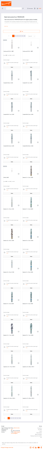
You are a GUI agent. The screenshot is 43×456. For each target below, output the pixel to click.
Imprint (40, 431)
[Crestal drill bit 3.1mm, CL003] (12, 107)
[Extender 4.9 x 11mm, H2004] (31, 328)
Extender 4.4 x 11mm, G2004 (8, 335)
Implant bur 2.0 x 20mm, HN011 (28, 366)
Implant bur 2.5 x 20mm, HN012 (28, 398)
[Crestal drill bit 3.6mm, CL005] (12, 138)
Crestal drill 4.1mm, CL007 (27, 82)
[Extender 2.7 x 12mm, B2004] (31, 201)
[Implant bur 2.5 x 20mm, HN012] (31, 391)
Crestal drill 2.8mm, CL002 (8, 82)
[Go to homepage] (21, 3)
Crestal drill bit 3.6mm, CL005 (8, 145)
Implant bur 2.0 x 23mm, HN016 (9, 398)
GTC (41, 437)
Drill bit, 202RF (6, 177)
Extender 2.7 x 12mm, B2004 (28, 209)
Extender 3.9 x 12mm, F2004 (28, 303)
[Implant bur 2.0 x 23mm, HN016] (12, 391)
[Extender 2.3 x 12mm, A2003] (31, 170)
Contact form (39, 428)
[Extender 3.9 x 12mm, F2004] (31, 296)
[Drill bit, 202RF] (12, 170)
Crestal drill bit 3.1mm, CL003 (8, 114)
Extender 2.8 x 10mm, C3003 (8, 240)
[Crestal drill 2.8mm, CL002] (12, 75)
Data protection (39, 432)
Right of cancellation (38, 434)
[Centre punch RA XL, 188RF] (12, 44)
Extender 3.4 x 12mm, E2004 (8, 303)
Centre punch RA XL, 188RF (8, 51)
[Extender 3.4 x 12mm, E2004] (12, 296)
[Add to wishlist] (18, 48)
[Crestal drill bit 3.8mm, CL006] (31, 138)
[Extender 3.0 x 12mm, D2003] (31, 233)
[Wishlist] (34, 8)
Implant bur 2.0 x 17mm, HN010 (9, 366)
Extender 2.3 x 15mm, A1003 (8, 209)
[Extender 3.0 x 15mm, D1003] (12, 265)
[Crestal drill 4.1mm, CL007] (31, 75)
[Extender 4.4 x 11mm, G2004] (12, 328)
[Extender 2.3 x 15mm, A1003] (12, 201)
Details (12, 67)
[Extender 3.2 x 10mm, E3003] (31, 265)
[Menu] (2, 8)
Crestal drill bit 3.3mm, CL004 (28, 114)
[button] (6, 26)
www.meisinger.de (14, 433)
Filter (22, 31)
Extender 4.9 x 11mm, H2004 (28, 335)
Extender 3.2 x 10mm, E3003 (28, 272)
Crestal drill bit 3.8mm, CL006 (28, 145)
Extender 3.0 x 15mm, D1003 (8, 272)
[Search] (23, 8)
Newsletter (40, 429)
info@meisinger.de (17, 432)
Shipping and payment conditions (36, 435)
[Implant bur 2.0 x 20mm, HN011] (31, 359)
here (7, 63)
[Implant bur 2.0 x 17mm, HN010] (12, 359)
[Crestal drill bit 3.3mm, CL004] (31, 107)
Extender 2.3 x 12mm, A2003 (28, 177)
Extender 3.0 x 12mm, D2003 (28, 240)
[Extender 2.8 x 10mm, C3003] (12, 233)
